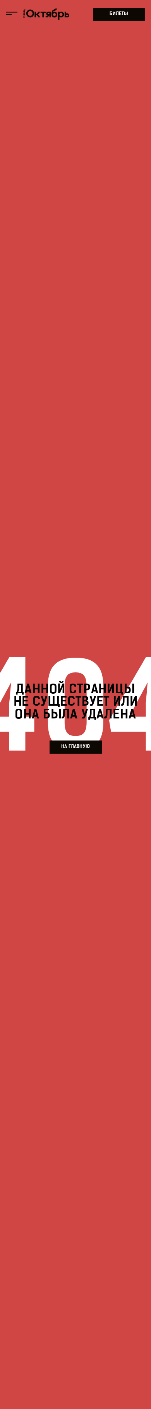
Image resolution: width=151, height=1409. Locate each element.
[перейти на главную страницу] (46, 15)
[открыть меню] (11, 14)
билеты (119, 14)
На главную (75, 746)
